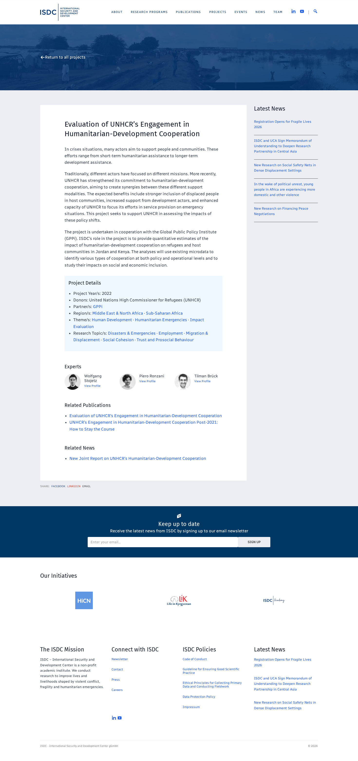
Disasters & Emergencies (132, 333)
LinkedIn (73, 486)
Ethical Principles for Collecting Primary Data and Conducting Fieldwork (212, 684)
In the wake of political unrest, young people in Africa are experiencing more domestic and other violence (284, 189)
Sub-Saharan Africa (164, 313)
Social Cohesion (118, 339)
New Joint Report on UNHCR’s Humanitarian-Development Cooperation (137, 458)
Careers (117, 690)
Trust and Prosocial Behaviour (165, 339)
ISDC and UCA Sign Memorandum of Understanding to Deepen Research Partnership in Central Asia (283, 146)
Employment (171, 333)
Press (116, 679)
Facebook (58, 486)
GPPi (98, 306)
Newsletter (120, 659)
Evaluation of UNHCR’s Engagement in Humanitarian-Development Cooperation (145, 415)
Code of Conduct (195, 659)
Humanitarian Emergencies (161, 319)
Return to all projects (65, 57)
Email (86, 486)
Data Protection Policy (199, 697)
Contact (117, 669)
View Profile (92, 386)
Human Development (112, 319)
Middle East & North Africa (117, 313)
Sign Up (254, 542)
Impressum (191, 707)
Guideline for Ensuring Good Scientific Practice (211, 671)
